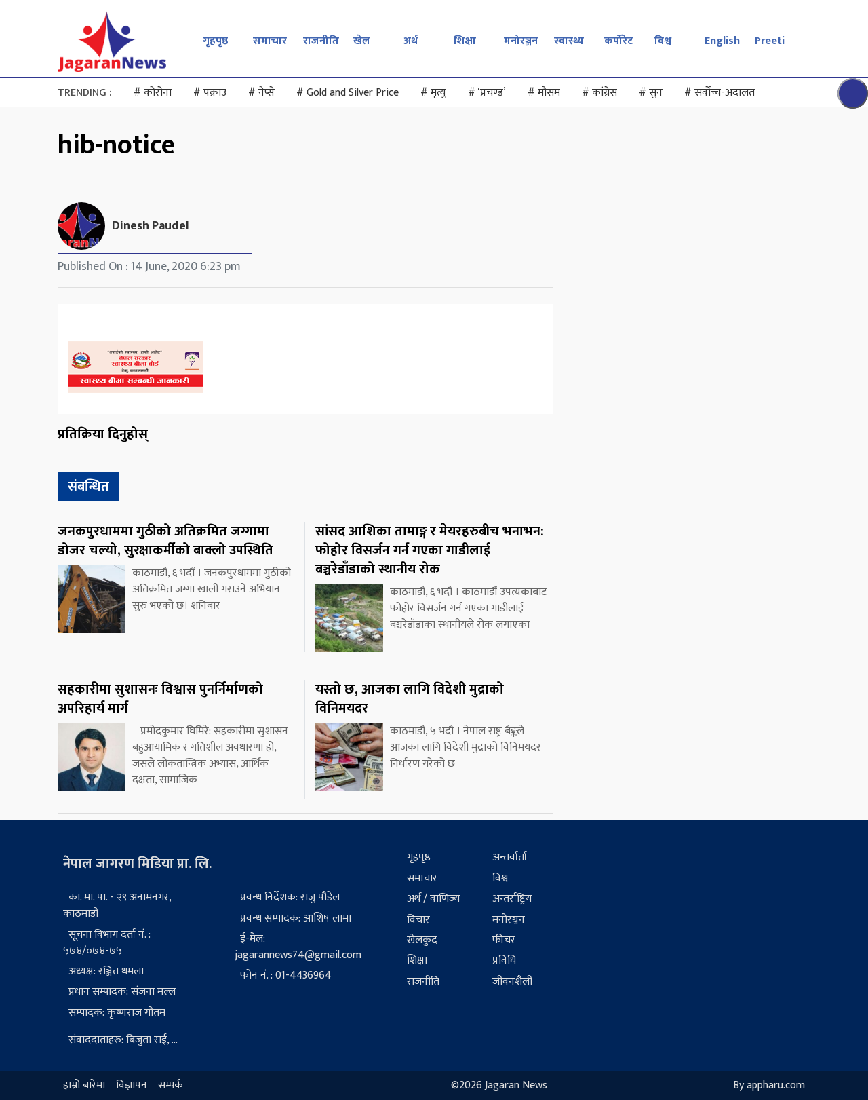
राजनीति (321, 41)
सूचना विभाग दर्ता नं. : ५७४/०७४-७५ (107, 943)
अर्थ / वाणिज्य (433, 899)
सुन (651, 92)
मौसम (544, 92)
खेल (361, 41)
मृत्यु (433, 92)
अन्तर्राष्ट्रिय (512, 899)
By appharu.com (769, 1085)
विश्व (662, 41)
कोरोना (153, 92)
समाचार (270, 41)
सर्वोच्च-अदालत (719, 92)
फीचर (503, 940)
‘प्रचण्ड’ (487, 92)
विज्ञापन (131, 1085)
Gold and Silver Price (347, 92)
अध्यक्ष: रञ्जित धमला (106, 971)
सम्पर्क (170, 1085)
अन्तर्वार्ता (509, 857)
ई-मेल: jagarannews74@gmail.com (298, 947)
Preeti (770, 41)
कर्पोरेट (618, 41)
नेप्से (261, 92)
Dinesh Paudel (150, 226)
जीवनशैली (512, 981)
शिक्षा (465, 41)
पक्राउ (209, 92)
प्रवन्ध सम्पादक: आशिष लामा (295, 918)
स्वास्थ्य (569, 41)
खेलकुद (422, 940)
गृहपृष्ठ (215, 41)
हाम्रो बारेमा (84, 1085)
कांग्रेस (599, 92)
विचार (418, 920)
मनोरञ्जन (521, 41)
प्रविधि (504, 960)
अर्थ (410, 41)
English (722, 41)
